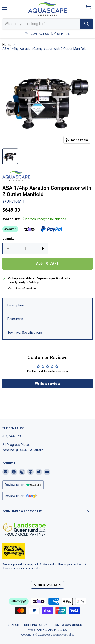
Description (15, 305)
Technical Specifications (25, 332)
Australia (45, 585)
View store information (22, 288)
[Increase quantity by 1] (43, 248)
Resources (15, 319)
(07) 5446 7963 (61, 33)
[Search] (86, 24)
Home (7, 45)
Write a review (47, 383)
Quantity (8, 238)
